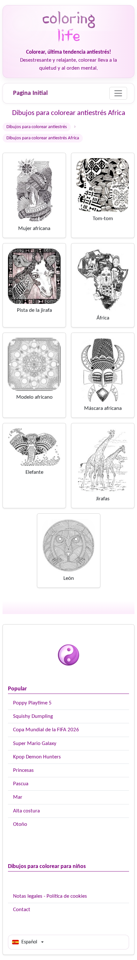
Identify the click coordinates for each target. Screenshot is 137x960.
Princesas (23, 770)
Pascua (20, 784)
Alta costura (26, 811)
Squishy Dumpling (33, 716)
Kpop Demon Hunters (37, 757)
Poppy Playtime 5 (32, 703)
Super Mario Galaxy (34, 743)
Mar (17, 797)
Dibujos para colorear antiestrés (36, 127)
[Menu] (118, 93)
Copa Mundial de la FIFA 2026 (46, 730)
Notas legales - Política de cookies (50, 896)
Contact (21, 909)
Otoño (20, 824)
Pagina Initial (30, 93)
